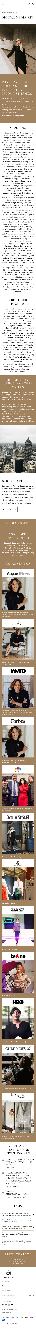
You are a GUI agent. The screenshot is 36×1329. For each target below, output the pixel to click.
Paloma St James (12, 1309)
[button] (29, 4)
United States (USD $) (9, 1324)
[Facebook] (3, 1305)
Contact (4, 1286)
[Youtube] (12, 1305)
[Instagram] (6, 1305)
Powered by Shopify (6, 1312)
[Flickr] (9, 1305)
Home (4, 12)
